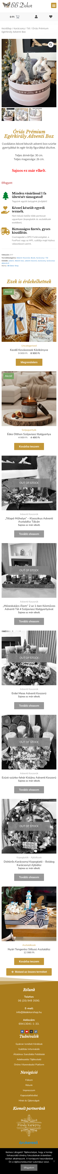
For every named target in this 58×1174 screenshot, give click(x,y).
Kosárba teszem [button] (29, 446)
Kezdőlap (7, 28)
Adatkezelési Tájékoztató (29, 1059)
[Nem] (54, 1161)
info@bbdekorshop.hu (29, 1012)
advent (11, 261)
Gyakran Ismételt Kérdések (29, 1044)
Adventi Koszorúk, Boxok (26, 258)
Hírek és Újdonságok (29, 1100)
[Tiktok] (35, 1031)
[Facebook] (22, 1031)
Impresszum (29, 1090)
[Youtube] (26, 1031)
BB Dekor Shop (13, 266)
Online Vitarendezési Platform (29, 1064)
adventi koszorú (31, 261)
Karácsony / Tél (22, 28)
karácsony (42, 261)
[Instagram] (31, 1031)
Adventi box (19, 261)
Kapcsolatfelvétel (29, 1095)
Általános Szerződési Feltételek (29, 1054)
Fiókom (29, 1080)
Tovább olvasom (29, 534)
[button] (53, 5)
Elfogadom (29, 1167)
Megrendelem (29, 362)
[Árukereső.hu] (29, 1144)
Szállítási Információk (29, 1049)
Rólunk (29, 1085)
